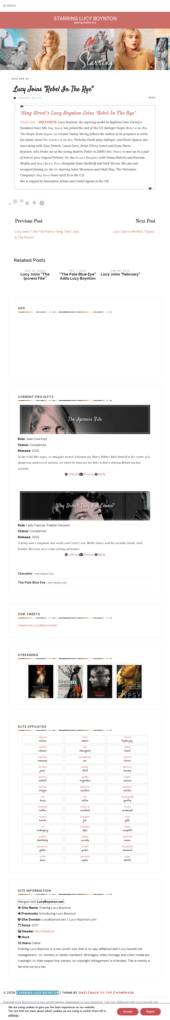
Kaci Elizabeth (45, 931)
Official (73, 474)
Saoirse (127, 838)
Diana (127, 759)
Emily (84, 769)
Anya (127, 739)
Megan (85, 819)
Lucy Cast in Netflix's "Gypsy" (134, 232)
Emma (127, 769)
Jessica (85, 789)
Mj (42, 829)
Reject (150, 1012)
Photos (88, 474)
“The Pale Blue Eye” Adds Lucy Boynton (77, 276)
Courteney (85, 759)
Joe (43, 799)
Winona (85, 858)
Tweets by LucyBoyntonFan (37, 625)
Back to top (101, 993)
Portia (42, 838)
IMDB (101, 474)
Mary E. (85, 809)
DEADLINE (27, 122)
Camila (42, 759)
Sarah (85, 848)
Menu (11, 6)
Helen (127, 779)
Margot (42, 809)
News (151, 97)
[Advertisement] (85, 342)
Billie (127, 749)
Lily (85, 799)
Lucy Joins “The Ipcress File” (35, 276)
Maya (43, 819)
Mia (127, 819)
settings (13, 1015)
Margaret (127, 799)
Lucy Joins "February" (120, 274)
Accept (127, 1012)
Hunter (43, 789)
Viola (43, 858)
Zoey (127, 858)
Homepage (125, 993)
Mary (127, 809)
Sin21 (82, 993)
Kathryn (127, 789)
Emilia (43, 769)
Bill (84, 749)
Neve (127, 829)
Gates (85, 779)
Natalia (85, 829)
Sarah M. (43, 848)
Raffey (85, 838)
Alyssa (42, 739)
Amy (85, 739)
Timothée (127, 848)
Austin (43, 749)
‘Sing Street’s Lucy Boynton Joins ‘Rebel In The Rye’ (78, 113)
